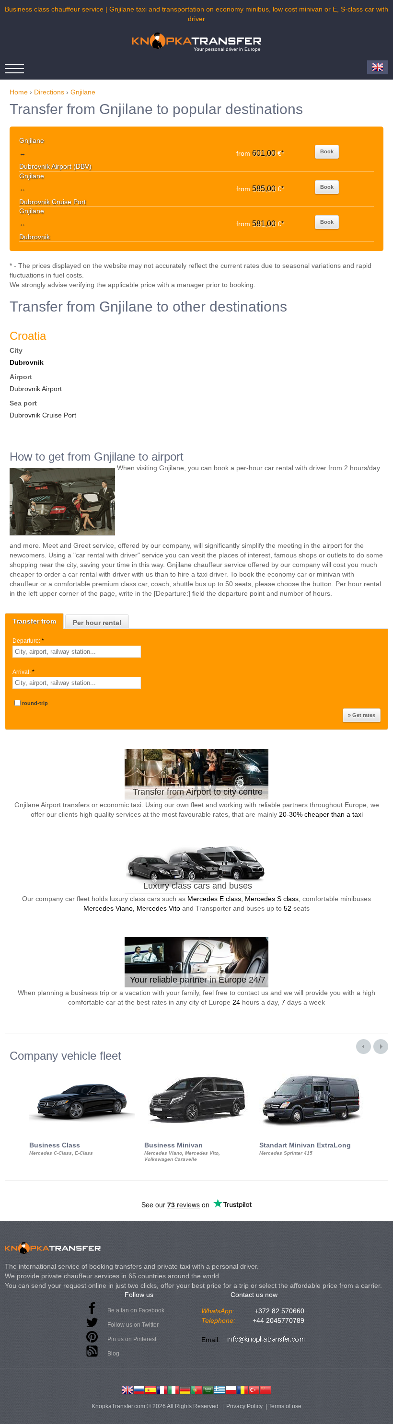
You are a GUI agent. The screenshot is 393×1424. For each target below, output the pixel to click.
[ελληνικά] (219, 1389)
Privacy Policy (244, 1406)
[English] (127, 1389)
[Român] (242, 1389)
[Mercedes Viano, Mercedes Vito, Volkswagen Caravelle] (197, 1071)
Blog (113, 1353)
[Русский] (139, 1389)
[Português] (196, 1389)
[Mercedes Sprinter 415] (312, 1071)
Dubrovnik (27, 362)
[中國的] (265, 1389)
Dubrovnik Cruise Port (43, 415)
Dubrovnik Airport (36, 389)
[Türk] (254, 1389)
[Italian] (173, 1389)
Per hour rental (97, 622)
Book (327, 151)
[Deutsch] (185, 1389)
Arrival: (23, 672)
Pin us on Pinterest (131, 1339)
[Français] (162, 1389)
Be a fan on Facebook (135, 1310)
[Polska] (231, 1389)
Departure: (28, 640)
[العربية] (208, 1389)
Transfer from (34, 621)
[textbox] (76, 652)
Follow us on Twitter (133, 1324)
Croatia (28, 335)
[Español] (150, 1389)
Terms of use (284, 1406)
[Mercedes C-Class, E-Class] (82, 1071)
